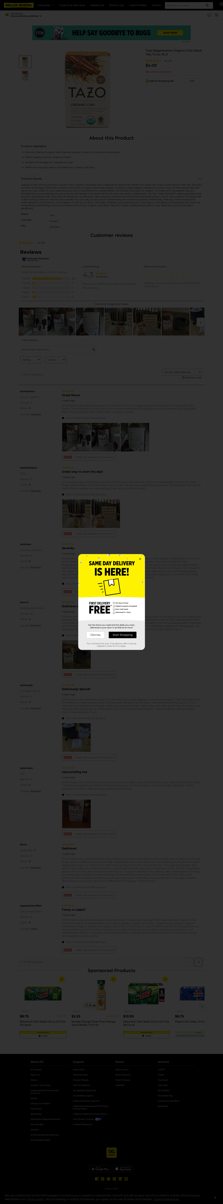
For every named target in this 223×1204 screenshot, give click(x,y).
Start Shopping (123, 634)
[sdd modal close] (140, 559)
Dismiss (95, 634)
